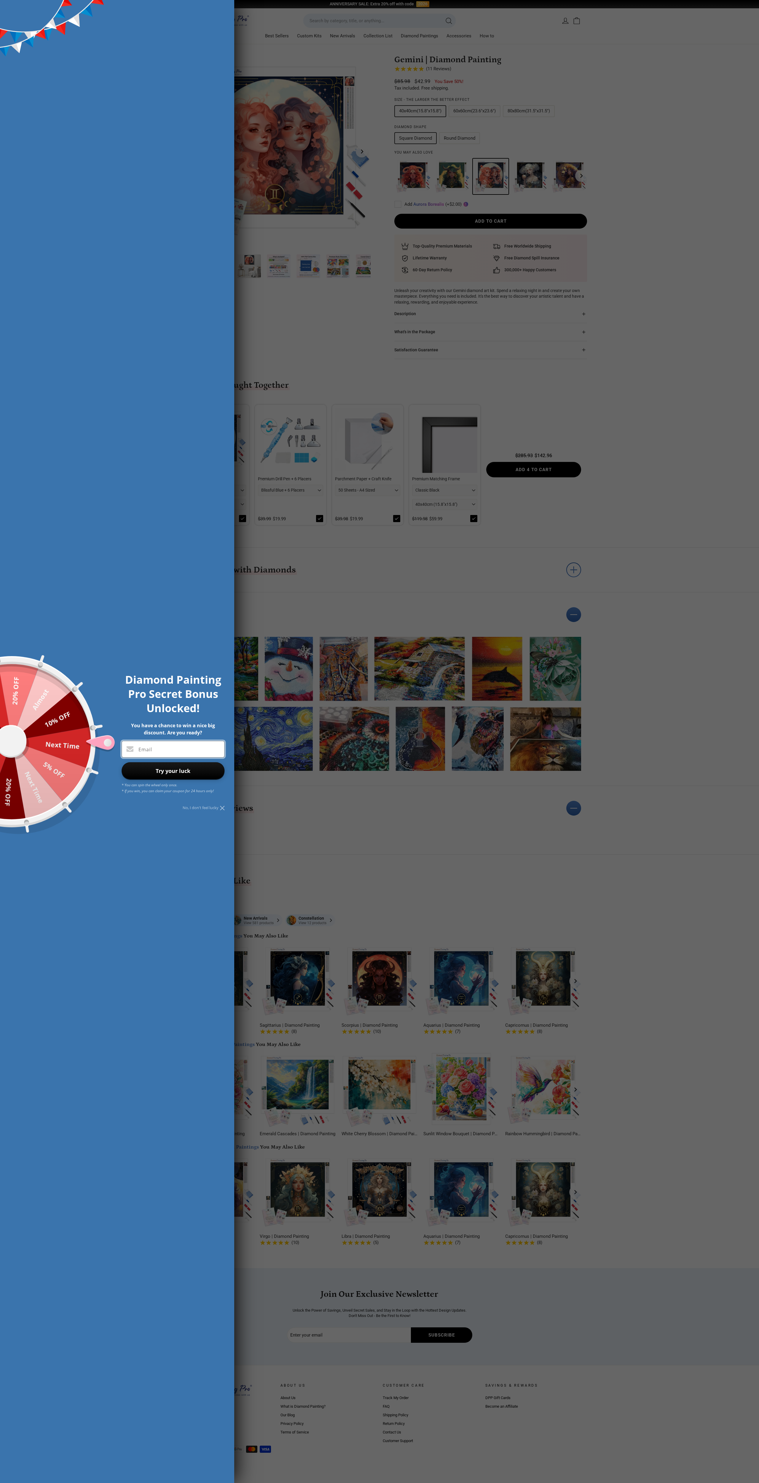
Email (145, 749)
